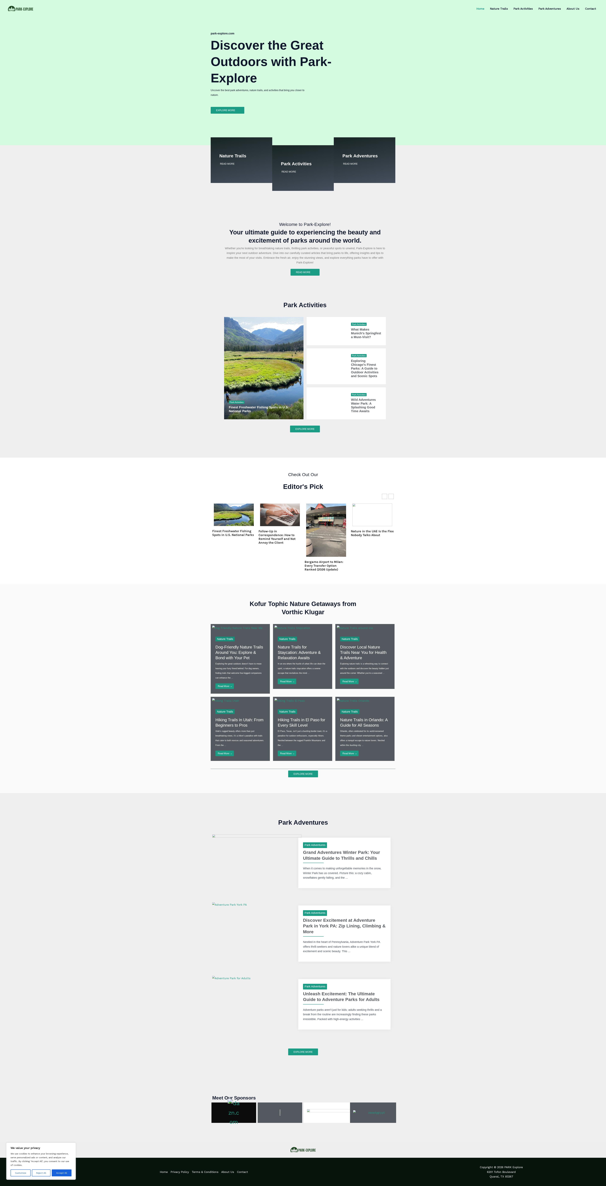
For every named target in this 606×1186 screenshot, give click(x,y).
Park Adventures (360, 155)
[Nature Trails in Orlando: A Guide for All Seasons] (353, 700)
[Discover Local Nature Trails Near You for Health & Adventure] (354, 627)
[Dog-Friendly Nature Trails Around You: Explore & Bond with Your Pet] (237, 627)
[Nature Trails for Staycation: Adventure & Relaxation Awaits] (292, 627)
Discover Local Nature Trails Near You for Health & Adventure (363, 652)
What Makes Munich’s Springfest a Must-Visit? (366, 333)
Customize (20, 1173)
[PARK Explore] (20, 8)
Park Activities (296, 163)
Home (164, 1172)
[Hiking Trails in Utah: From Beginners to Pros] (226, 700)
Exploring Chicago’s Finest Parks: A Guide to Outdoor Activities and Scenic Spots (364, 368)
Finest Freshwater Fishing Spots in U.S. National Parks (233, 533)
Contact (242, 1172)
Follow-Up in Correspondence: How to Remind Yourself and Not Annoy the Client (277, 536)
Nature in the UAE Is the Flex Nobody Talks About (372, 533)
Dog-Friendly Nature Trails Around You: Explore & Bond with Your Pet (239, 652)
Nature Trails (232, 155)
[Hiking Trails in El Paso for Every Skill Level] (289, 700)
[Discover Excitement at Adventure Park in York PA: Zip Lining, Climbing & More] (229, 904)
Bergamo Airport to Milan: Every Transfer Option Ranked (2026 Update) (324, 565)
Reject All (41, 1173)
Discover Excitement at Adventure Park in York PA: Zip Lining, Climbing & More (344, 926)
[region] (41, 1161)
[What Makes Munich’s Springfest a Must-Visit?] (326, 331)
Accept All (61, 1173)
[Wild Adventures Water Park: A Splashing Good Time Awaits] (326, 403)
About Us (227, 1172)
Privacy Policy (180, 1172)
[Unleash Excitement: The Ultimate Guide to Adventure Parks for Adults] (231, 978)
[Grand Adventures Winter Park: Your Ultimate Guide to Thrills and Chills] (257, 859)
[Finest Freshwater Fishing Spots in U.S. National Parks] (263, 368)
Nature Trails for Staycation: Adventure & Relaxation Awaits (299, 652)
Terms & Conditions (205, 1172)
